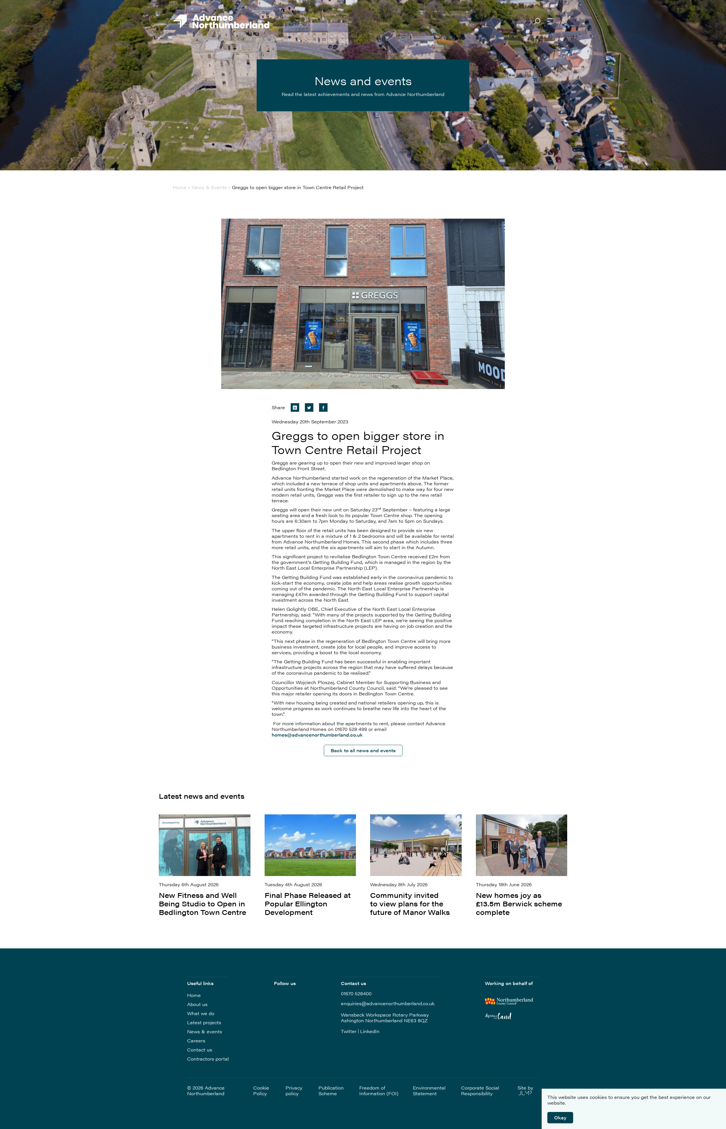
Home (194, 995)
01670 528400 (356, 993)
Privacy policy (294, 1090)
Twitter (348, 1031)
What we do (200, 1013)
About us (197, 1004)
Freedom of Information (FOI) (378, 1090)
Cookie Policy (261, 1090)
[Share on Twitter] (309, 407)
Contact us (199, 1049)
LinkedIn (369, 1031)
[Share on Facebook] (323, 407)
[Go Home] (221, 21)
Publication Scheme (331, 1090)
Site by (525, 1088)
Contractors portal (208, 1058)
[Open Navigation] (550, 22)
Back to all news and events (363, 750)
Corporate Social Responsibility (480, 1090)
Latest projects (204, 1022)
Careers (196, 1040)
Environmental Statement (429, 1090)
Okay (560, 1117)
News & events (204, 1031)
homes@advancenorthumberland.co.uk (317, 734)
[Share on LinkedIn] (295, 407)
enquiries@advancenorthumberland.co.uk (387, 1003)
